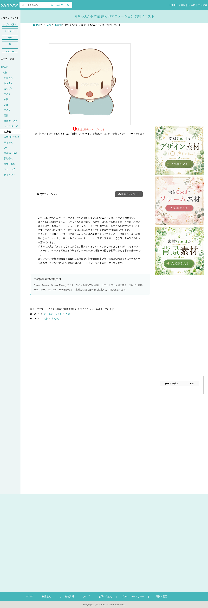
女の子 (7, 94)
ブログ (86, 596)
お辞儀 (7, 131)
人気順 (182, 5)
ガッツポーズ (11, 126)
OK (5, 147)
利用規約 (46, 596)
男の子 (7, 110)
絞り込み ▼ (57, 5)
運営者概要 (160, 596)
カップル (8, 88)
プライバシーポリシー (133, 596)
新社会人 (8, 158)
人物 (5, 72)
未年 (10, 37)
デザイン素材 (10, 24)
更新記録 (202, 5)
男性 (6, 115)
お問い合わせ (105, 596)
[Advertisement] (89, 34)
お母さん (8, 78)
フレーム (9, 51)
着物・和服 (9, 164)
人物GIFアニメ (11, 137)
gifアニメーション (53, 314)
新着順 (191, 5)
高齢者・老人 (11, 121)
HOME (172, 5)
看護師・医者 (11, 153)
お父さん (8, 83)
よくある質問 (67, 596)
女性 (6, 99)
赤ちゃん (8, 142)
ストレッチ (9, 169)
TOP (37, 24)
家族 (6, 104)
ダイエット (9, 174)
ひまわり (9, 31)
